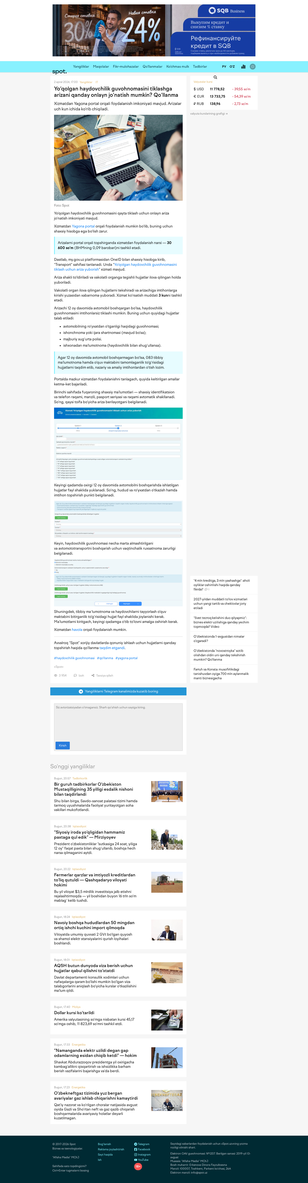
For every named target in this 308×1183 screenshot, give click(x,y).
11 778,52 (217, 89)
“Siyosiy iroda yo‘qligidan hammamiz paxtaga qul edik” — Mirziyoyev (89, 835)
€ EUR (199, 96)
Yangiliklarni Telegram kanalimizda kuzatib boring (120, 691)
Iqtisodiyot (79, 826)
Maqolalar (101, 66)
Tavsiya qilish (104, 675)
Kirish (62, 745)
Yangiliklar (81, 66)
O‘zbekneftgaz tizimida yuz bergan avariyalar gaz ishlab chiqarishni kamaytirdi (96, 1096)
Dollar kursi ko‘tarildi (74, 1012)
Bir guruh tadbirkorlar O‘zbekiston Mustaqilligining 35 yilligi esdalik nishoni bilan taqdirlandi (93, 789)
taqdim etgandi (112, 648)
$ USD (199, 89)
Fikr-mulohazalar (126, 66)
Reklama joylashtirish (111, 1149)
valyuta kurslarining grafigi (207, 113)
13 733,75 (217, 96)
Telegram (143, 1144)
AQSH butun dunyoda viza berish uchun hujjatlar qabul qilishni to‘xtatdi (93, 968)
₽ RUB (199, 104)
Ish (100, 1159)
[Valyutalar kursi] (243, 66)
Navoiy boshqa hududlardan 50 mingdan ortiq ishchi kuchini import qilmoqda (94, 925)
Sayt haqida (105, 1154)
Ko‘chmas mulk (177, 66)
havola (77, 630)
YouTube (142, 1159)
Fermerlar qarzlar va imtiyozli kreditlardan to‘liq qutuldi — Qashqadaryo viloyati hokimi (94, 879)
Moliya (76, 1007)
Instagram (144, 1154)
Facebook (143, 1149)
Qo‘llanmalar (152, 66)
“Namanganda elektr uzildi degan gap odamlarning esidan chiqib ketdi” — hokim (95, 1053)
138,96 (215, 104)
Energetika (78, 1044)
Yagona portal (83, 226)
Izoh (81, 675)
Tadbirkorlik (79, 778)
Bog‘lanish (104, 1144)
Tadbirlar (200, 66)
